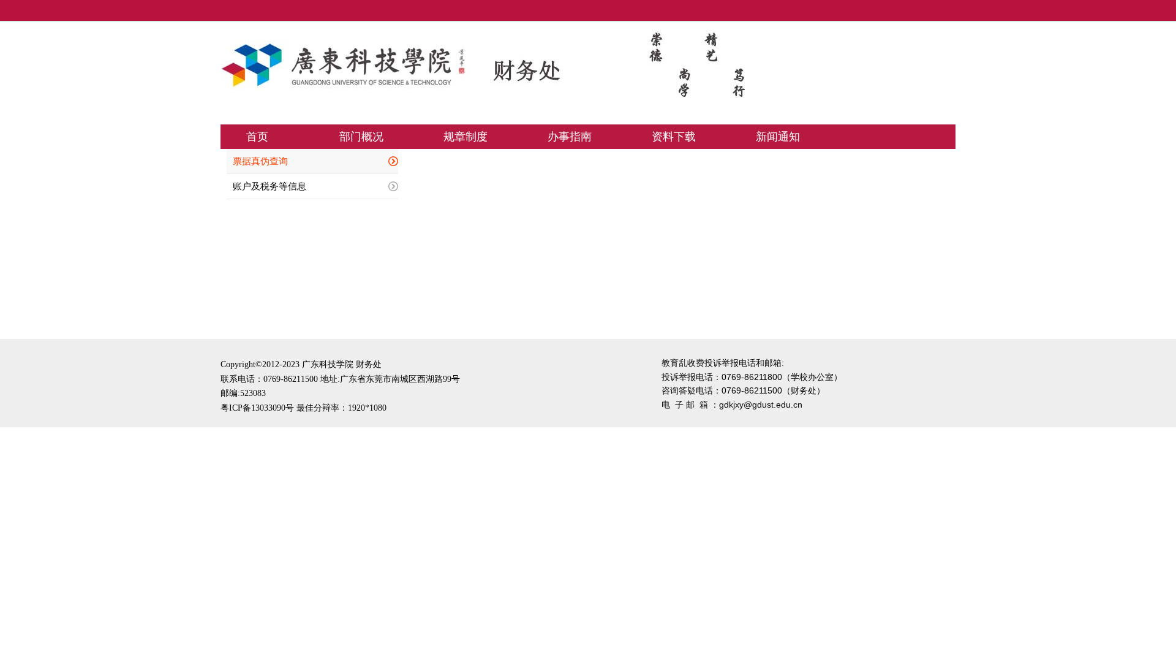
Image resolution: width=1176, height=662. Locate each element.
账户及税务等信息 (269, 186)
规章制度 (465, 137)
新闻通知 (778, 137)
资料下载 (674, 137)
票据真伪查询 (260, 161)
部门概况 (361, 137)
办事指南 (570, 137)
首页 (257, 137)
